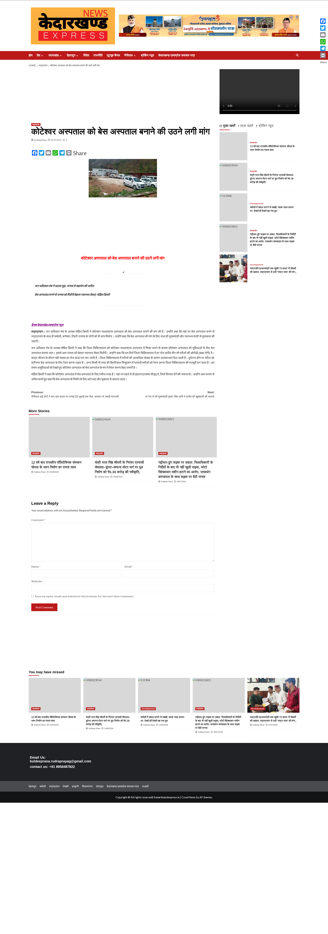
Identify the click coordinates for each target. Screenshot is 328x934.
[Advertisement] (123, 94)
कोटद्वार (100, 786)
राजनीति (97, 55)
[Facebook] (323, 21)
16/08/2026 (117, 477)
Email (129, 566)
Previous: (75, 394)
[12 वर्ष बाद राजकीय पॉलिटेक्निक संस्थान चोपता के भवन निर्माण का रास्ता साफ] (59, 437)
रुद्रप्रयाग (35, 124)
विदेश (86, 55)
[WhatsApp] (323, 41)
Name (35, 566)
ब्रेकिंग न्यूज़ (147, 55)
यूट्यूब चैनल (113, 55)
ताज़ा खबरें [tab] (246, 126)
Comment (38, 519)
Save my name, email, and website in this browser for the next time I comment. (84, 596)
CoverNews (188, 797)
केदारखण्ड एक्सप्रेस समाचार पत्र (176, 55)
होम (30, 55)
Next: (179, 394)
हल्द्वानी (75, 786)
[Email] (323, 34)
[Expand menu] (42, 55)
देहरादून (71, 55)
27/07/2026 (272, 725)
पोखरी (66, 786)
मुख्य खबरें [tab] (228, 126)
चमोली (42, 786)
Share (80, 153)
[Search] (297, 55)
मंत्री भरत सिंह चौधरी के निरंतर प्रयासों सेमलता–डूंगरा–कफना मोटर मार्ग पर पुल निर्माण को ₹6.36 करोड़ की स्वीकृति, (119, 467)
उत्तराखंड (54, 55)
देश (38, 55)
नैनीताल (128, 55)
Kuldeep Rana (40, 140)
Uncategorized (256, 204)
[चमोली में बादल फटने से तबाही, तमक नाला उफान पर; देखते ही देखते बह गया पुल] (225, 195)
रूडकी (145, 786)
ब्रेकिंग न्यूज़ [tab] (265, 126)
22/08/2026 (54, 472)
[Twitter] (323, 28)
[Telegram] (323, 48)
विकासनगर (87, 786)
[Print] (323, 55)
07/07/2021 (56, 140)
